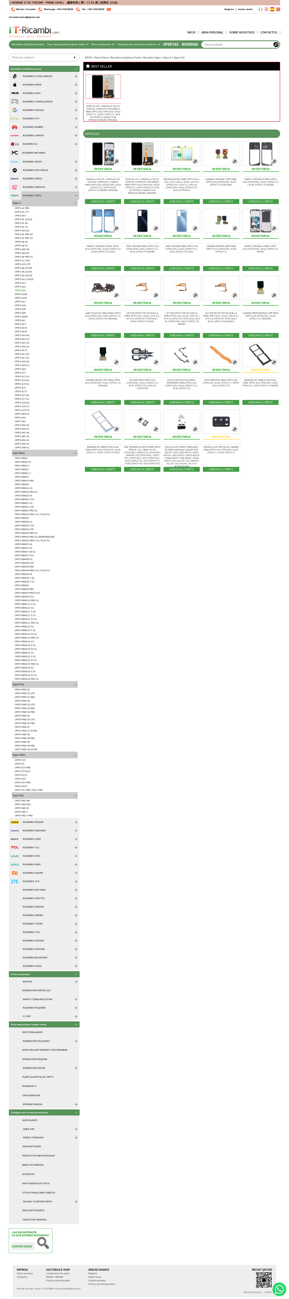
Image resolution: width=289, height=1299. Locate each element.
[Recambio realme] (14, 822)
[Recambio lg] (14, 144)
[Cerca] (276, 44)
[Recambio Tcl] (14, 847)
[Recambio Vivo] (14, 856)
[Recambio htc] (14, 118)
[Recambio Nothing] (14, 890)
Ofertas (171, 44)
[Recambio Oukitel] (14, 898)
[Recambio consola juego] (14, 102)
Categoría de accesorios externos (137, 44)
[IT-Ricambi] (34, 38)
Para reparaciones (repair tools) (66, 44)
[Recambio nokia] (14, 179)
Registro (229, 9)
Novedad (190, 44)
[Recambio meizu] (14, 162)
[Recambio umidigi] (14, 907)
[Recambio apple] (14, 85)
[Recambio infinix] (14, 915)
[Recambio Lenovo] (14, 135)
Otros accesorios (101, 44)
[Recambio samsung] (14, 831)
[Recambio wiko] (14, 864)
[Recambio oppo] (14, 195)
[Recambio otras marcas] (14, 76)
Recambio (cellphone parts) (28, 44)
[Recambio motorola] (14, 170)
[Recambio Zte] (14, 881)
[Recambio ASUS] (14, 93)
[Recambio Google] (14, 110)
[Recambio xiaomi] (14, 873)
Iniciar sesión (245, 9)
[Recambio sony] (14, 839)
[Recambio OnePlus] (14, 187)
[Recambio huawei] (14, 127)
